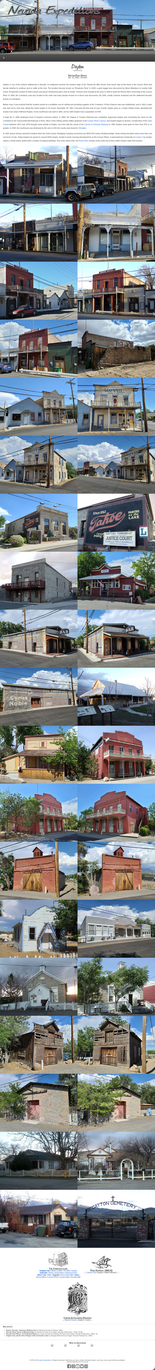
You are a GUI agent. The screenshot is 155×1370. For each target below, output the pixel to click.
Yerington (82, 128)
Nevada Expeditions (44, 1360)
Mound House (70, 1320)
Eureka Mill (75, 1277)
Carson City (140, 137)
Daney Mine (41, 1277)
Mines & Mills (56, 1271)
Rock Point (83, 141)
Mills (49, 1275)
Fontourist (84, 1362)
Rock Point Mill (67, 1275)
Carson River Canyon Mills (59, 1277)
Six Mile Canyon (70, 1271)
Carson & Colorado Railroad (96, 124)
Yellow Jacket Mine (56, 1273)
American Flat (71, 1273)
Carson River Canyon (97, 121)
